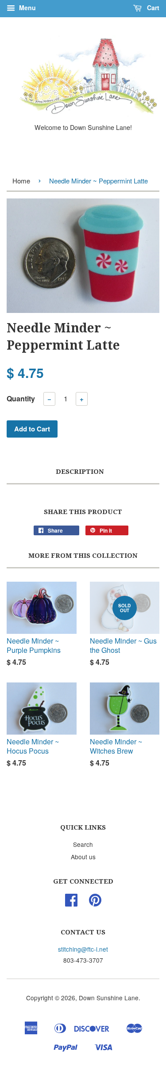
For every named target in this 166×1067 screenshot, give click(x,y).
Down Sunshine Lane (109, 997)
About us (83, 856)
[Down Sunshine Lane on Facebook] (71, 902)
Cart (152, 7)
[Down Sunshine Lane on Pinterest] (95, 902)
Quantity (21, 398)
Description (80, 472)
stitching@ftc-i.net (83, 949)
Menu (26, 7)
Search (83, 844)
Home (21, 180)
